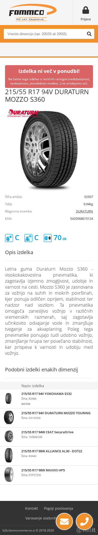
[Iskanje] (89, 34)
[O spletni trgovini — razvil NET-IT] (85, 530)
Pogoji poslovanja (58, 508)
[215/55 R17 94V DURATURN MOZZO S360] (49, 149)
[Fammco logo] (32, 12)
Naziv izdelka (32, 385)
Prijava (86, 19)
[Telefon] (84, 521)
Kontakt (31, 508)
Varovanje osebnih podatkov (49, 518)
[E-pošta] (64, 521)
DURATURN (84, 211)
